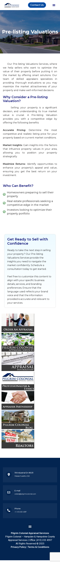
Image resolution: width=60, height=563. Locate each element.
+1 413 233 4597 (21, 512)
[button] (54, 5)
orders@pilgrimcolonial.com (25, 494)
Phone (18, 509)
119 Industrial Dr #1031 (24, 473)
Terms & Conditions (38, 547)
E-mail (17, 491)
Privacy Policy (18, 547)
